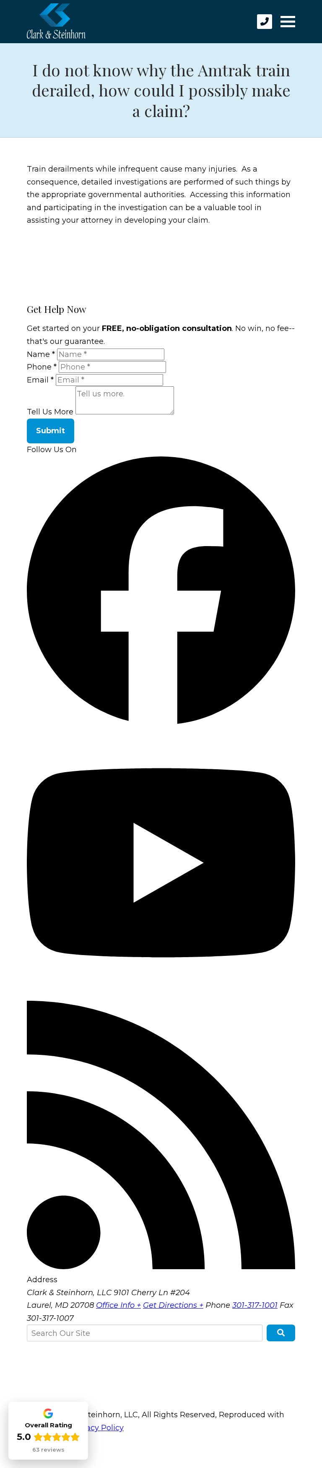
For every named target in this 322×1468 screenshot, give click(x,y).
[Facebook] (161, 721)
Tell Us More (50, 411)
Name (41, 354)
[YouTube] (161, 994)
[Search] (281, 1333)
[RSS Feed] (161, 1266)
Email (40, 380)
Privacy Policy (97, 1427)
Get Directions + (173, 1305)
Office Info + (118, 1305)
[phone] (264, 21)
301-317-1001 (255, 1305)
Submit (50, 430)
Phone (42, 367)
